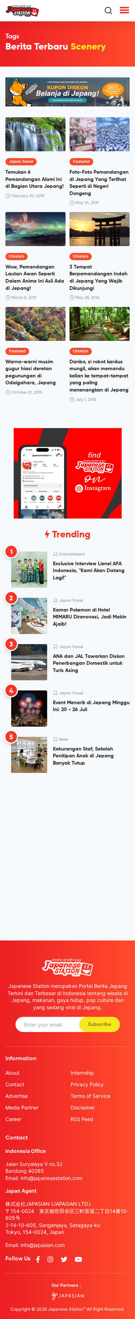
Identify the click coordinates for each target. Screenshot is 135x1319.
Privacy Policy (87, 1084)
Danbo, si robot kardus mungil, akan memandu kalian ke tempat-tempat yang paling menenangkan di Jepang (99, 376)
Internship (82, 1073)
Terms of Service (90, 1096)
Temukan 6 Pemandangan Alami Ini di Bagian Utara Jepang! (34, 179)
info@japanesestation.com (51, 1178)
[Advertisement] (67, 851)
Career (13, 1119)
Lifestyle (16, 256)
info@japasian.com (43, 1245)
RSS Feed (82, 1119)
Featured (81, 162)
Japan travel (21, 162)
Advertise (16, 1096)
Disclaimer (83, 1107)
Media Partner (22, 1107)
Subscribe (99, 1024)
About (12, 1073)
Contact (14, 1084)
